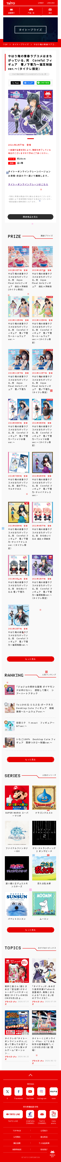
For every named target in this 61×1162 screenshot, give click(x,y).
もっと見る (30, 659)
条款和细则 (16, 1149)
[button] (30, 138)
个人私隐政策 (44, 1143)
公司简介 (41, 3)
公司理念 (16, 1136)
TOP (5, 44)
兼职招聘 (16, 1143)
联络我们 (44, 1149)
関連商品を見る (30, 216)
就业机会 (44, 1136)
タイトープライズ (21, 44)
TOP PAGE (17, 1130)
